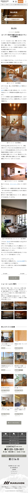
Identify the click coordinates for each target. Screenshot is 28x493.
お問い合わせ (20, 1)
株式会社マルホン (10, 488)
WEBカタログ (5, 435)
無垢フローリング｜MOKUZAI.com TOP (14, 456)
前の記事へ (5, 273)
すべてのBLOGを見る (14, 422)
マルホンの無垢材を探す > (14, 19)
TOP (3, 4)
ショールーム (22, 435)
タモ (20, 86)
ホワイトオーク (14, 184)
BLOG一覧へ (14, 278)
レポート (21, 370)
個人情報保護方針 (14, 467)
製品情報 (17, 32)
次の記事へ (22, 273)
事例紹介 (3, 390)
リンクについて (14, 471)
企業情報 (14, 469)
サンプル (14, 435)
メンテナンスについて (14, 437)
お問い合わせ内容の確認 (14, 443)
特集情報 (21, 348)
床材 (2, 90)
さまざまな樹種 (20, 261)
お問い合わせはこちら (14, 440)
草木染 (8, 241)
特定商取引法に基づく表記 (14, 465)
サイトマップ (14, 473)
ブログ (7, 4)
